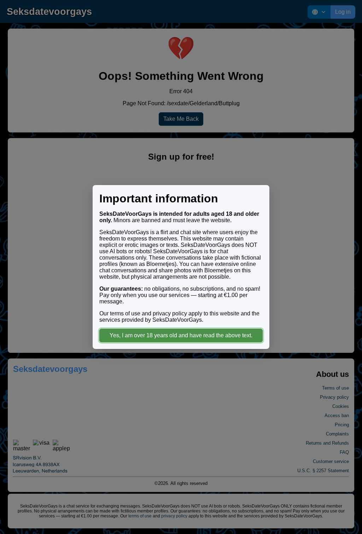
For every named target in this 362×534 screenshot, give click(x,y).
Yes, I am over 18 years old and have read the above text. (181, 335)
